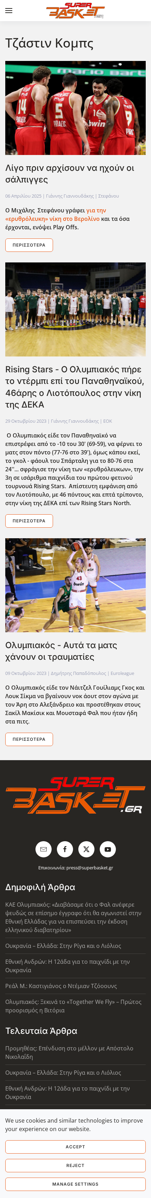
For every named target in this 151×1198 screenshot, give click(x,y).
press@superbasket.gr (89, 867)
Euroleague (122, 673)
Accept (75, 1146)
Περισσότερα (29, 245)
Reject (75, 1165)
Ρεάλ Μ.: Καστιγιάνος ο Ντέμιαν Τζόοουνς (61, 986)
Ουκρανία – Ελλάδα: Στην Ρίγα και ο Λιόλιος (63, 946)
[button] (8, 10)
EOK (107, 421)
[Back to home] (75, 10)
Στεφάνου (108, 196)
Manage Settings (75, 1184)
